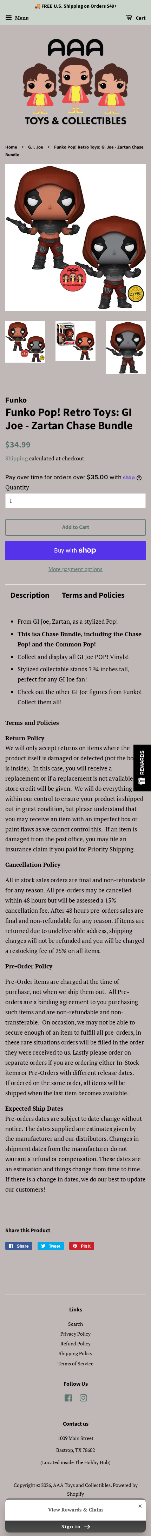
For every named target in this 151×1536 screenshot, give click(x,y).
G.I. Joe (35, 147)
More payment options (75, 568)
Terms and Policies (93, 595)
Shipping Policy (75, 1353)
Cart (140, 18)
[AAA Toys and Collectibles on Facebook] (68, 1399)
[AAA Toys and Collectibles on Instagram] (83, 1399)
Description (30, 595)
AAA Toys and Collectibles (82, 1485)
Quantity (17, 487)
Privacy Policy (75, 1333)
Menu (21, 17)
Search (75, 1324)
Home (11, 147)
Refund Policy (75, 1343)
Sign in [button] (72, 1526)
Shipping (16, 458)
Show (142, 768)
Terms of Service (75, 1363)
